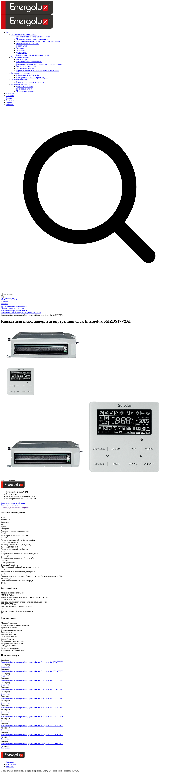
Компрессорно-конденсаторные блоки (32, 55)
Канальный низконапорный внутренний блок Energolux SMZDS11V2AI (32, 716)
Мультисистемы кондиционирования (32, 39)
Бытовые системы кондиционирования (33, 37)
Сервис (9, 102)
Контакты (10, 105)
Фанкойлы (20, 50)
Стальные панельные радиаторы (30, 82)
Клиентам (10, 93)
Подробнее (5, 667)
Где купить (10, 100)
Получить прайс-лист (10, 505)
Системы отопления (19, 80)
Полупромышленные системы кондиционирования (38, 41)
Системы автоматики (25, 68)
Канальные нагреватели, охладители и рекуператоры (39, 64)
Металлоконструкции (25, 91)
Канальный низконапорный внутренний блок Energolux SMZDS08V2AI (32, 744)
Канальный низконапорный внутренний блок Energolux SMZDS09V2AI (32, 689)
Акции (9, 98)
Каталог (9, 32)
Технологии (11, 764)
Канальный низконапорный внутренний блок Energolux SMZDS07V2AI (32, 662)
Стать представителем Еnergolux (15, 507)
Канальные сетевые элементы (29, 62)
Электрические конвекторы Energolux (32, 77)
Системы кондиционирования (24, 34)
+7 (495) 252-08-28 (9, 299)
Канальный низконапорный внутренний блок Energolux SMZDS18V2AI (32, 671)
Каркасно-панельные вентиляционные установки (37, 71)
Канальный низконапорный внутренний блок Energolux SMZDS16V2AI (32, 735)
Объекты (10, 96)
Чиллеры (20, 48)
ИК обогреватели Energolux (28, 75)
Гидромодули (21, 46)
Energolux (10, 762)
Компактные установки (26, 66)
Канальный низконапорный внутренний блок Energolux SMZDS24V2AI (32, 707)
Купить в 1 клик (18, 503)
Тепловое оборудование (21, 73)
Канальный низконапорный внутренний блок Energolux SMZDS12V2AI (32, 698)
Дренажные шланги (24, 89)
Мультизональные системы (27, 43)
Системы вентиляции (20, 57)
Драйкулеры (21, 53)
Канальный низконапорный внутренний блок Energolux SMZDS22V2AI (32, 680)
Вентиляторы (22, 59)
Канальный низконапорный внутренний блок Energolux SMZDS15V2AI (32, 725)
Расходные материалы (20, 84)
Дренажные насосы (24, 86)
